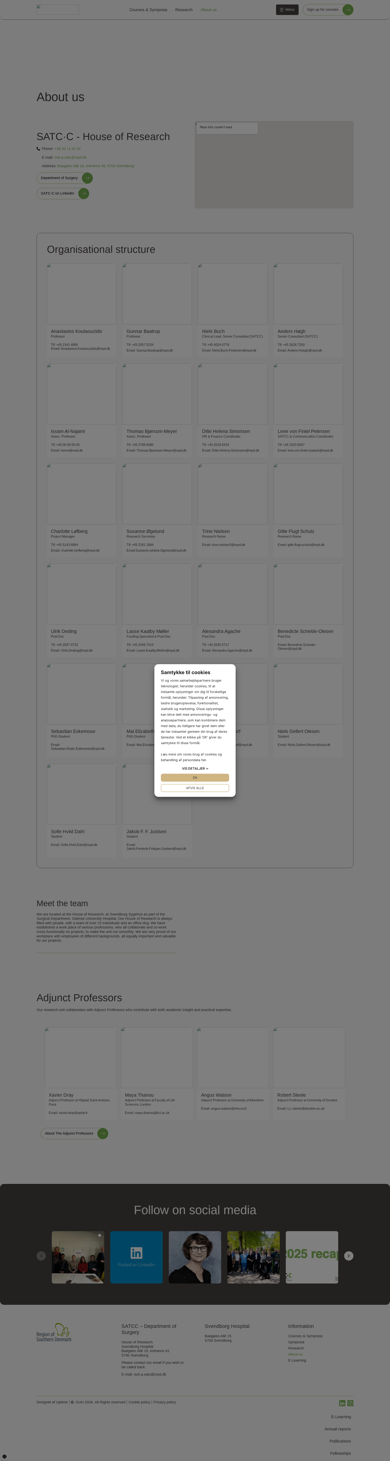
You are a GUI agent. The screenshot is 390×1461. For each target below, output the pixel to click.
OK (195, 778)
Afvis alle (195, 788)
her (203, 760)
